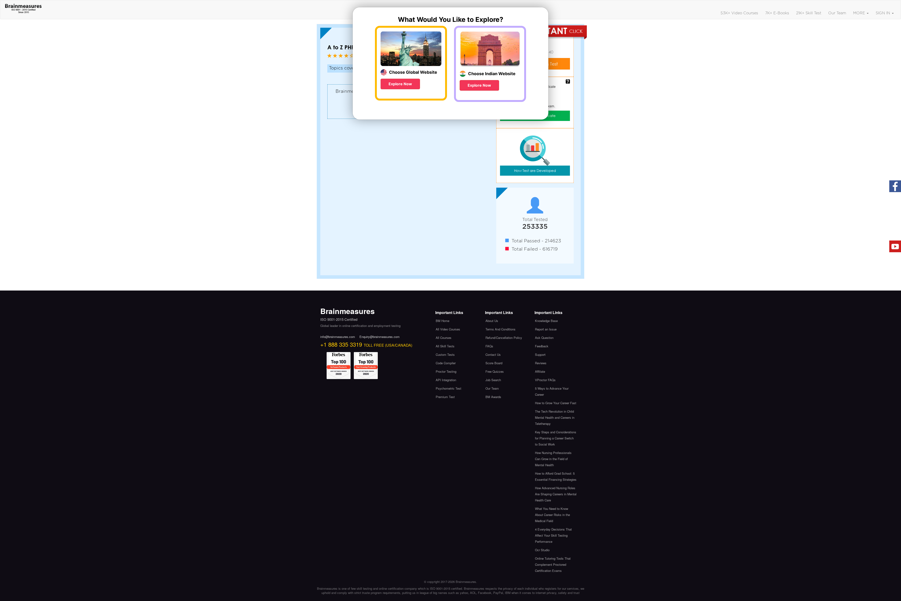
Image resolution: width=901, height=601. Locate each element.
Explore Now (400, 83)
